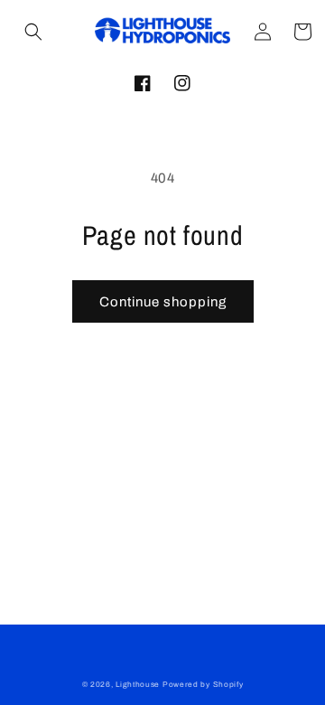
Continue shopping (163, 302)
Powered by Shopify (203, 685)
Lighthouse (138, 685)
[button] (33, 32)
